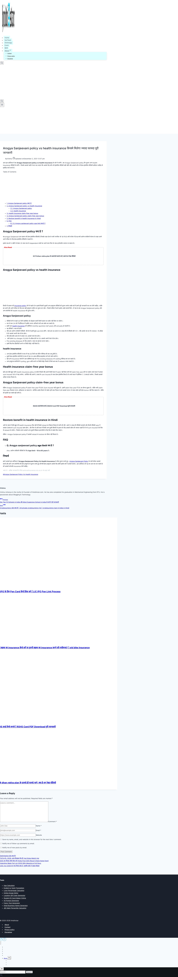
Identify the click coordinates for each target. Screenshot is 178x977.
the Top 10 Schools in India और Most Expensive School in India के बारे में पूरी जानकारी (29, 501)
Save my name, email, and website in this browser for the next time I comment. (31, 839)
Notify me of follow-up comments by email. (18, 843)
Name (39, 826)
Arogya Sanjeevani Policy (78, 461)
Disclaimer (10, 58)
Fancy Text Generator (12, 903)
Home (7, 38)
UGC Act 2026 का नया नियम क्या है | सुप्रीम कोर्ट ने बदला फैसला (19, 866)
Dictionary (8, 43)
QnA (6, 48)
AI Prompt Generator (11, 901)
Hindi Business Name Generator (16, 906)
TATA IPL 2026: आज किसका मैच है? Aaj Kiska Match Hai (19, 858)
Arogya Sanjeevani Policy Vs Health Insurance (20, 474)
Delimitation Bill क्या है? (8, 856)
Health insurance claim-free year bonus (22, 213)
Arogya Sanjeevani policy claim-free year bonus (25, 216)
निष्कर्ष (9, 226)
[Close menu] (0, 942)
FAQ (9, 221)
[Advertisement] (89, 121)
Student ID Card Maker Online (15, 898)
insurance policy (20, 306)
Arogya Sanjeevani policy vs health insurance (24, 206)
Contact (9, 53)
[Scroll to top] (1, 939)
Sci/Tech (8, 40)
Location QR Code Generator (14, 895)
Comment (52, 821)
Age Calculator (9, 885)
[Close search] (2, 968)
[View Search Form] (2, 62)
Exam (7, 45)
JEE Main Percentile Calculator (15, 908)
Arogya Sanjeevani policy (21, 208)
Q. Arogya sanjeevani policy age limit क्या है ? (27, 223)
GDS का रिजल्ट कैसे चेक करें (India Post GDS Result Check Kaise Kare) (24, 861)
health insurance (18, 211)
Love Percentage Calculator (14, 890)
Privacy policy (11, 56)
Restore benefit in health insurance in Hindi (24, 218)
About (7, 925)
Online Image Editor (11, 893)
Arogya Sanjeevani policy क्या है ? (19, 203)
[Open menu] (2, 105)
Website (39, 835)
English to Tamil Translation (14, 888)
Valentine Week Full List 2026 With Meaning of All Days (20, 863)
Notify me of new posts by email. (14, 848)
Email (38, 830)
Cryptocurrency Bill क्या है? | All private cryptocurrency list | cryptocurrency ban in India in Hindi (34, 507)
